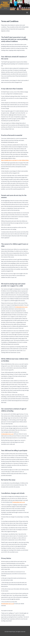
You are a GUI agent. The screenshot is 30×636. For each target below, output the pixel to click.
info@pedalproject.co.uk (21, 307)
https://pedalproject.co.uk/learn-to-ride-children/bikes (15, 160)
